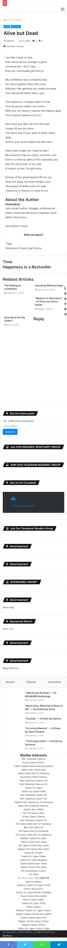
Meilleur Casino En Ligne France (33, 910)
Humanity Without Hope (49, 285)
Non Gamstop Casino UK (33, 795)
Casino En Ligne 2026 (33, 903)
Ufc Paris (33, 874)
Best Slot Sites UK (33, 827)
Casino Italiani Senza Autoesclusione (33, 766)
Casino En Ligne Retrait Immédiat (33, 892)
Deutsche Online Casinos (33, 777)
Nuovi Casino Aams (33, 899)
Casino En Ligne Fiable (33, 791)
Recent (10, 682)
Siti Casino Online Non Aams (33, 845)
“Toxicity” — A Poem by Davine (43, 718)
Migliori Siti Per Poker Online (33, 921)
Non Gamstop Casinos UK (33, 780)
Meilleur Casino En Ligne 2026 (33, 885)
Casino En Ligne (33, 787)
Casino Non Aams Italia (33, 769)
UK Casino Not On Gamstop (33, 831)
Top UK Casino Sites (33, 813)
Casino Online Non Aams (33, 841)
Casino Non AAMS (33, 809)
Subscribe (10, 432)
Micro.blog (8, 607)
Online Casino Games (33, 816)
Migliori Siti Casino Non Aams (33, 849)
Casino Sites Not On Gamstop (33, 773)
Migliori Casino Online (33, 924)
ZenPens (7, 935)
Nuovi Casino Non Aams (33, 896)
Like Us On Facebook (23, 482)
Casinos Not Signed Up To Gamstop (33, 802)
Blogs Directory (11, 668)
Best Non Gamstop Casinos (33, 805)
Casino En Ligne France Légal (33, 928)
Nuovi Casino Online (33, 762)
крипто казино (34, 881)
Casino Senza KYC (33, 888)
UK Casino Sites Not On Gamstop (33, 823)
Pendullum (9, 41)
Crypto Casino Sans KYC (33, 917)
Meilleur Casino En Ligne (33, 838)
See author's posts (16, 226)
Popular (31, 682)
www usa (8, 628)
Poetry (18, 19)
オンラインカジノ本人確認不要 (33, 878)
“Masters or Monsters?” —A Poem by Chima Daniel (49, 301)
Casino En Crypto (33, 852)
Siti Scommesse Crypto (33, 870)
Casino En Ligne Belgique (33, 859)
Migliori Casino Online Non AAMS (33, 914)
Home (9, 19)
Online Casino (33, 906)
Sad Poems (16, 27)
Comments (54, 682)
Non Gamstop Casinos (34, 758)
